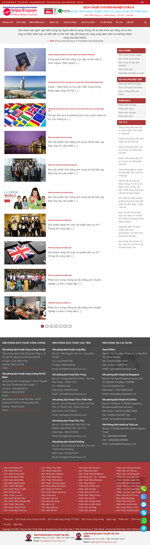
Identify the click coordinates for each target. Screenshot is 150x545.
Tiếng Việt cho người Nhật (128, 483)
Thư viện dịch (23, 2)
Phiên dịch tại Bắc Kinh (126, 504)
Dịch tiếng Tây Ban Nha (14, 498)
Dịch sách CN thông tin (89, 468)
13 (65, 326)
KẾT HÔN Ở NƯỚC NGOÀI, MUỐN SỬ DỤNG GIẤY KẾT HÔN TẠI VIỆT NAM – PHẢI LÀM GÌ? (131, 202)
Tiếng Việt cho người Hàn (128, 480)
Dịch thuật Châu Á (9, 2)
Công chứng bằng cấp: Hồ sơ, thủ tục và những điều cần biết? (130, 161)
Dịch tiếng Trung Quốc (14, 474)
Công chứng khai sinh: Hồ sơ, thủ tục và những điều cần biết (130, 150)
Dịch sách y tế (47, 504)
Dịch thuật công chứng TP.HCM (63, 519)
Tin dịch (7, 524)
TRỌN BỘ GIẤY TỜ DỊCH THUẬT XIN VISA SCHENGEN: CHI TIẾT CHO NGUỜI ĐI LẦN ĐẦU (131, 231)
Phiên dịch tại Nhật (87, 510)
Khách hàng (70, 22)
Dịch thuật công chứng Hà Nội (30, 519)
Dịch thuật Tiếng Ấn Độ (14, 507)
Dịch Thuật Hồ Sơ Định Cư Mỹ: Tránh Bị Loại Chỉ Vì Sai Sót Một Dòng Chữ (131, 244)
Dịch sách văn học (49, 498)
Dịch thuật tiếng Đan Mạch (53, 486)
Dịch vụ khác (88, 22)
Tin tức (119, 22)
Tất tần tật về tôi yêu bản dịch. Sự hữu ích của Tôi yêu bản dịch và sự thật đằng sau (76, 110)
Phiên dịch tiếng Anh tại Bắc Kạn (59, 220)
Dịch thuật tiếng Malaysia (90, 480)
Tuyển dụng (106, 22)
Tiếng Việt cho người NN (127, 477)
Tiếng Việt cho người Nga (128, 489)
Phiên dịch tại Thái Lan (126, 471)
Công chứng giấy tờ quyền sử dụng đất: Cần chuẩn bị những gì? (131, 172)
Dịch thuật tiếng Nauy (51, 477)
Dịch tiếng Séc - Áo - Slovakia (92, 477)
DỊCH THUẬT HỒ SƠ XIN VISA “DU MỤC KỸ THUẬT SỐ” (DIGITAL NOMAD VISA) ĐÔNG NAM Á (131, 217)
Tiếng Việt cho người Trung (128, 486)
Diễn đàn (17, 524)
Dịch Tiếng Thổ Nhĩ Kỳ (51, 489)
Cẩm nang (136, 519)
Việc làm (80, 2)
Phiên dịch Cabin (126, 109)
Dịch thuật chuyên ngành (130, 55)
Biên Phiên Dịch (37, 22)
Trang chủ (7, 22)
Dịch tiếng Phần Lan (13, 471)
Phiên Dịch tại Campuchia (127, 474)
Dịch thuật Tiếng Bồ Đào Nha (17, 501)
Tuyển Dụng (109, 15)
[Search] (145, 22)
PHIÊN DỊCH (124, 100)
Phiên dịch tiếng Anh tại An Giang (60, 137)
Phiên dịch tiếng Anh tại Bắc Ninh (60, 275)
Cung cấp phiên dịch (37, 2)
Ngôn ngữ (111, 519)
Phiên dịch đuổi (126, 116)
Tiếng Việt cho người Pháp (128, 492)
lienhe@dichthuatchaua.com (72, 369)
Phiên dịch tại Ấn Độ (125, 501)
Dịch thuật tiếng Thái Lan (15, 510)
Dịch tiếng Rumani (87, 483)
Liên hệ (129, 22)
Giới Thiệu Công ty (92, 15)
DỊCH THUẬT (125, 50)
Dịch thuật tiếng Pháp (14, 477)
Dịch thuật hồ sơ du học (127, 495)
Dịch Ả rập (9, 495)
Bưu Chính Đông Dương (133, 529)
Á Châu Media (98, 529)
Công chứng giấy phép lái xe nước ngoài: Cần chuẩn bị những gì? (71, 54)
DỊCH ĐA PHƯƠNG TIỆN (130, 79)
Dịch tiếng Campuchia (51, 471)
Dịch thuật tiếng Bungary (127, 510)
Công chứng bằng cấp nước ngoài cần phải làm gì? (131, 140)
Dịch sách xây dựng (50, 501)
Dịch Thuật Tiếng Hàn (14, 504)
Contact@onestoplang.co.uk (122, 369)
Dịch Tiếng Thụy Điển (51, 468)
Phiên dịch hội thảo (127, 105)
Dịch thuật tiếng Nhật (14, 480)
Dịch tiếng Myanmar (125, 498)
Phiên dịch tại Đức (87, 498)
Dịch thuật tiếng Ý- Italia (15, 489)
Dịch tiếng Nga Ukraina (14, 483)
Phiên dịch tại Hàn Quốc (90, 504)
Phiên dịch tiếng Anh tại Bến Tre (59, 303)
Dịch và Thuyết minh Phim (130, 87)
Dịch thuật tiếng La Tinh (127, 507)
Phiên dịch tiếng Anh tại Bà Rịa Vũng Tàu (62, 165)
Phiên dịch (124, 519)
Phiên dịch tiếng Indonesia (128, 468)
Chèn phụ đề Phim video (130, 83)
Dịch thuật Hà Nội (68, 2)
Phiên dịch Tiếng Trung (89, 495)
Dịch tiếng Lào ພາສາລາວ (52, 474)
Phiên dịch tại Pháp (87, 507)
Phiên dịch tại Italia (87, 489)
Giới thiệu (21, 22)
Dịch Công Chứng (53, 2)
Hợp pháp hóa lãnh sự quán (131, 73)
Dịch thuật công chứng (129, 58)
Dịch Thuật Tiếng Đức (14, 486)
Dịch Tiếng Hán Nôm (88, 471)
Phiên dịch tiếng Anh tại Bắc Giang (60, 192)
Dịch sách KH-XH (49, 510)
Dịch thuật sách (126, 69)
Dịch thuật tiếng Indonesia (53, 492)
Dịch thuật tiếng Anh (13, 468)
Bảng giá (54, 22)
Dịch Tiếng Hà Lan (12, 492)
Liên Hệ (129, 15)
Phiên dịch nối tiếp (127, 112)
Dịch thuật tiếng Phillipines (91, 474)
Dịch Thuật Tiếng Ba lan (52, 480)
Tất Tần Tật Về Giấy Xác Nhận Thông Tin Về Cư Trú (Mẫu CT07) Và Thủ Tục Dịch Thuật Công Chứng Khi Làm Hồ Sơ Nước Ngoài (131, 187)
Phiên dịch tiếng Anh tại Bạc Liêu (59, 248)
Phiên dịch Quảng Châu (89, 501)
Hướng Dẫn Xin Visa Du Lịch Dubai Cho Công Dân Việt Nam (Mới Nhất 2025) (75, 82)
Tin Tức (120, 15)
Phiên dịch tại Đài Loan (89, 486)
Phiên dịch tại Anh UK (89, 492)
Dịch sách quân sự (49, 507)
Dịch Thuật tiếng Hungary (53, 483)
